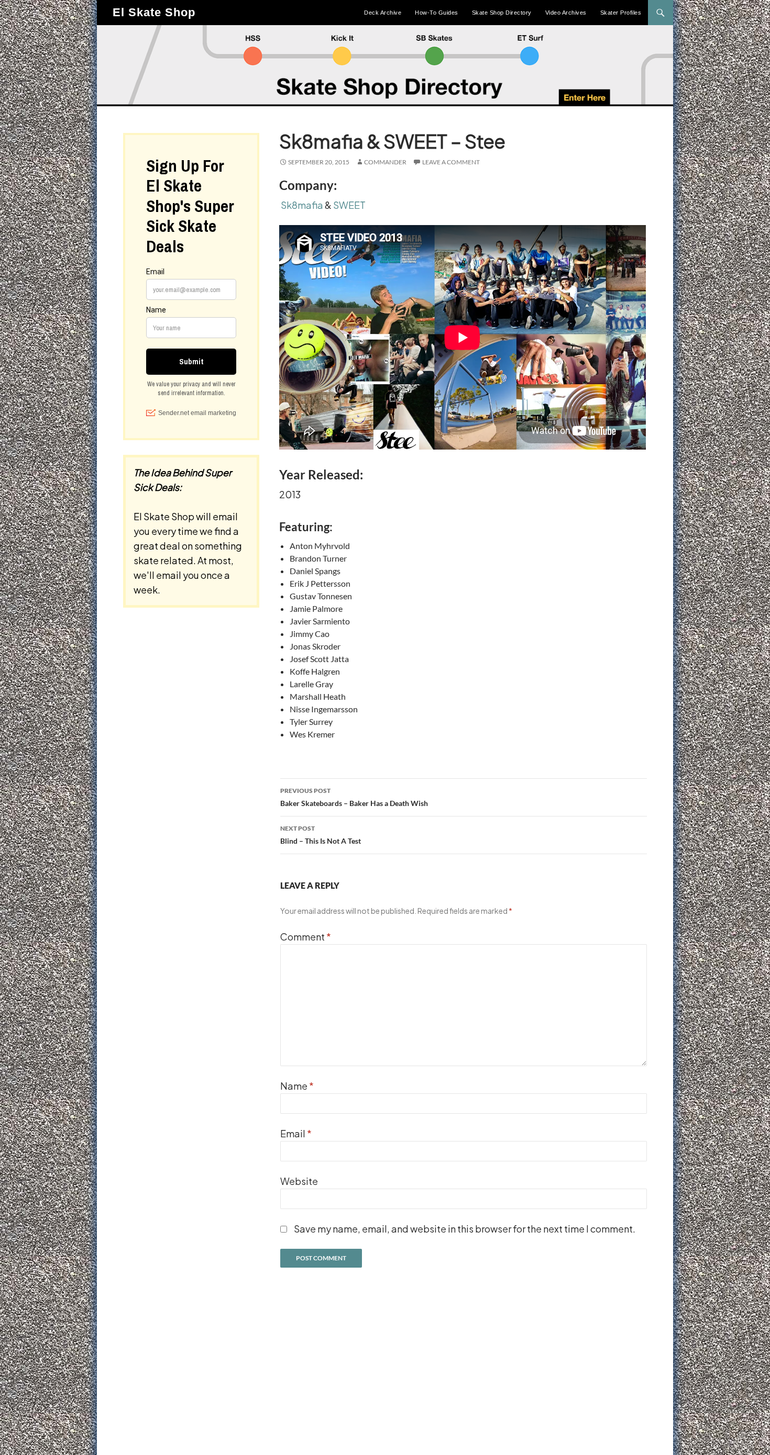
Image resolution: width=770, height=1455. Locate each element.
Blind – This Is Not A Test (320, 834)
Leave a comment (451, 162)
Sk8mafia (302, 205)
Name (297, 1086)
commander (385, 162)
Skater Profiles (621, 12)
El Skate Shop (154, 12)
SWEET (349, 205)
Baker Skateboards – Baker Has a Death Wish (354, 797)
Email (296, 1133)
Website (299, 1181)
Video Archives (566, 12)
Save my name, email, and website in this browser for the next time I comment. (464, 1229)
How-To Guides (436, 12)
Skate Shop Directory (502, 12)
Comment (305, 937)
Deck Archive (382, 12)
